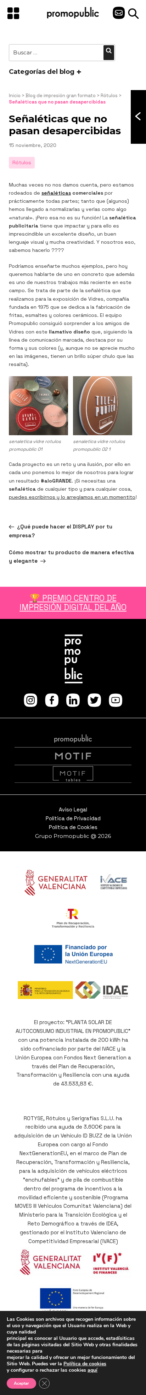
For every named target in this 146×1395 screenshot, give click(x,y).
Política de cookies (84, 1363)
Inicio (15, 96)
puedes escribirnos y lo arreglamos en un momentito (72, 497)
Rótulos (109, 96)
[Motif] (73, 756)
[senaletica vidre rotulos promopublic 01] (38, 405)
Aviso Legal (73, 809)
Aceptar (21, 1383)
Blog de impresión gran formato (61, 96)
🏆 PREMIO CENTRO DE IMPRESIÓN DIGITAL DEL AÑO (73, 602)
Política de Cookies (73, 827)
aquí (92, 1370)
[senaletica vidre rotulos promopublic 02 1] (102, 405)
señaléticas (56, 193)
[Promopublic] (73, 16)
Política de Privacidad (73, 818)
